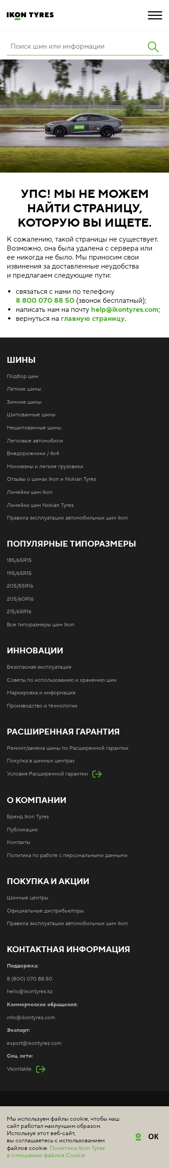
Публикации (22, 829)
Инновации (35, 651)
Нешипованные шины (34, 427)
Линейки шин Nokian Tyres (40, 505)
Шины (21, 360)
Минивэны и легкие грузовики (45, 466)
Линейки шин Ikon (30, 492)
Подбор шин (22, 376)
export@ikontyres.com (34, 1043)
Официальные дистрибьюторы (45, 911)
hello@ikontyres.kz (30, 991)
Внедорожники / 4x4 (33, 453)
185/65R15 (19, 560)
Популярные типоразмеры (71, 544)
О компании (36, 801)
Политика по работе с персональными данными (67, 855)
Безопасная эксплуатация (39, 667)
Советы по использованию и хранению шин (62, 680)
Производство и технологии (42, 706)
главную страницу (93, 318)
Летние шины (24, 389)
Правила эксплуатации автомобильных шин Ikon (67, 518)
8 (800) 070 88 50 (29, 979)
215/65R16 (19, 611)
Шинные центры (27, 897)
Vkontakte (19, 1069)
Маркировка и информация (41, 692)
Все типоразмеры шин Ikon (40, 624)
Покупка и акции (48, 882)
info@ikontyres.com (31, 1017)
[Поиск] (153, 47)
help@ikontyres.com (125, 309)
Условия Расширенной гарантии (47, 774)
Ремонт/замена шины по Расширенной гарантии (67, 748)
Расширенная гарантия (63, 732)
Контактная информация (68, 950)
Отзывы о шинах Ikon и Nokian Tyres (51, 479)
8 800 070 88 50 (45, 300)
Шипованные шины (31, 414)
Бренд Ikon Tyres (28, 816)
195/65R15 (19, 573)
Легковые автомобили (35, 441)
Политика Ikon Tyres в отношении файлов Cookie (56, 1152)
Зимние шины (24, 402)
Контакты (18, 842)
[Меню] (155, 15)
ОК (154, 1137)
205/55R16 (20, 586)
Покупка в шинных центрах (41, 760)
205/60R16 (20, 599)
